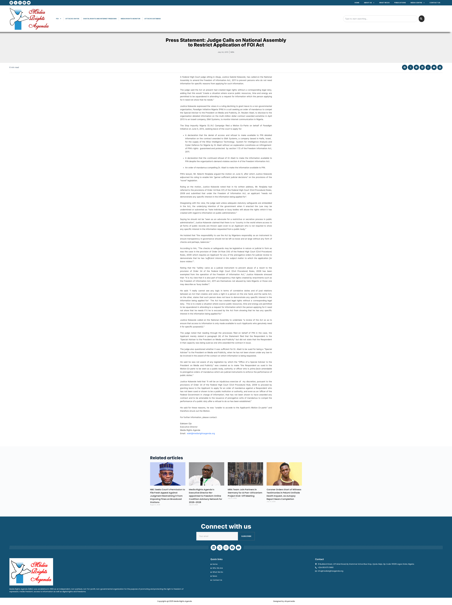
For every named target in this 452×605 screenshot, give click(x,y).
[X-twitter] (16, 3)
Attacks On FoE (72, 19)
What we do (384, 3)
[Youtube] (29, 3)
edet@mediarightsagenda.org (201, 433)
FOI (57, 19)
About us (368, 3)
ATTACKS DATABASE (152, 19)
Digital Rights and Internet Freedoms (100, 19)
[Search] (421, 18)
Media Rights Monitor (130, 19)
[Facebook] (24, 3)
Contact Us (435, 3)
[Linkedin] (11, 3)
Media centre (416, 3)
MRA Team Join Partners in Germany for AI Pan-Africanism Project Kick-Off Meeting (245, 492)
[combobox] (380, 18)
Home (357, 3)
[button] (404, 67)
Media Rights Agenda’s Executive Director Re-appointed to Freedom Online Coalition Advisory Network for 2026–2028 (205, 496)
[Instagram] (20, 3)
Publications (400, 3)
